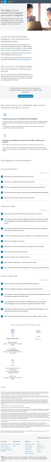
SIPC (24, 431)
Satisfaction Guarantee (29, 444)
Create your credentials (26, 96)
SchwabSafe (5, 457)
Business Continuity (43, 457)
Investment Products (5, 446)
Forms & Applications (24, 458)
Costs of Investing (16, 444)
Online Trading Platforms (5, 447)
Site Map (2, 460)
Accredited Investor (28, 451)
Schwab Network (40, 446)
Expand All (42, 172)
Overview (39, 444)
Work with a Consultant (29, 453)
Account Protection (28, 446)
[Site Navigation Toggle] (1, 1)
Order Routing (31, 457)
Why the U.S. (39, 451)
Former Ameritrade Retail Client (41, 458)
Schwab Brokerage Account (6, 444)
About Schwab (28, 449)
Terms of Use (36, 457)
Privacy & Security (17, 457)
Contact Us (33, 458)
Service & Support (28, 447)
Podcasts (39, 449)
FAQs (30, 458)
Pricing (14, 446)
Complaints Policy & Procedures (6, 458)
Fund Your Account (16, 458)
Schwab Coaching (40, 447)
